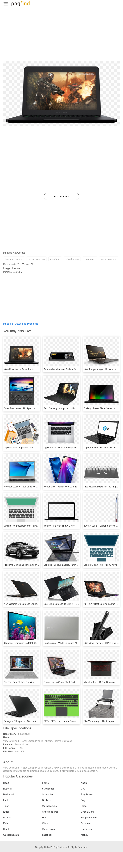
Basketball (8, 794)
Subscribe (47, 794)
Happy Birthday (89, 817)
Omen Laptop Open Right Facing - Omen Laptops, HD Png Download (79, 682)
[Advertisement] (61, 38)
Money (84, 834)
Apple (84, 782)
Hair (44, 817)
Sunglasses (48, 788)
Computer (86, 823)
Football (7, 817)
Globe (45, 823)
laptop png (90, 259)
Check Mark (87, 811)
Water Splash (49, 829)
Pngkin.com (87, 829)
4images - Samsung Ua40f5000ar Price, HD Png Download (34, 642)
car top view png (36, 259)
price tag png (72, 259)
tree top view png (13, 259)
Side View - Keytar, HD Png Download (103, 642)
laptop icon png (108, 259)
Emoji (6, 811)
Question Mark (11, 834)
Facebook (47, 834)
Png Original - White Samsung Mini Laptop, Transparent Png (74, 642)
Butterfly (7, 788)
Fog (83, 800)
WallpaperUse (49, 805)
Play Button (87, 794)
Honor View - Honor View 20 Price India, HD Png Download (74, 486)
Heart (6, 782)
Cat (83, 788)
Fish (5, 823)
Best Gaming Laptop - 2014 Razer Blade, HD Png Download (74, 408)
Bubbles (46, 800)
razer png (55, 259)
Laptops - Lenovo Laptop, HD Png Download (66, 564)
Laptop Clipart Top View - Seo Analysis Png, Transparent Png (35, 447)
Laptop (6, 800)
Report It (8, 323)
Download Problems (26, 323)
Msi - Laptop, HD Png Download (100, 682)
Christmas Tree (50, 811)
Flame (45, 782)
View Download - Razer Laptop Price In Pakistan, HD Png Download (38, 369)
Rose (83, 805)
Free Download (61, 196)
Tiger (5, 805)
